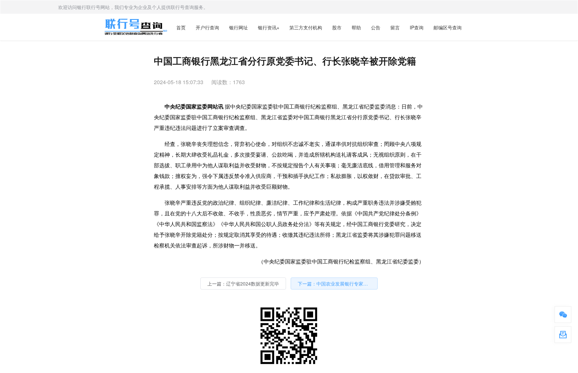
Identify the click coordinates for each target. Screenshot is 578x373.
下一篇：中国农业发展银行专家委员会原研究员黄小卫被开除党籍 (338, 283)
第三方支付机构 (305, 27)
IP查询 (416, 27)
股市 (337, 27)
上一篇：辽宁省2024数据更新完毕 (243, 283)
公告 (375, 27)
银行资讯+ (268, 27)
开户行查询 (207, 27)
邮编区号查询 (448, 27)
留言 (395, 27)
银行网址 (238, 27)
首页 (181, 27)
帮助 (356, 27)
